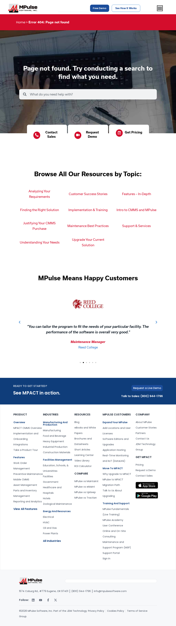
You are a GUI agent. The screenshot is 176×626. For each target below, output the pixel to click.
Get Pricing (133, 132)
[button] (19, 322)
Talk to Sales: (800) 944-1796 (142, 396)
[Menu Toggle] (160, 8)
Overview (19, 422)
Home (20, 22)
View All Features (25, 509)
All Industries (52, 541)
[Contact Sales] (36, 135)
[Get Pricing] (119, 133)
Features (19, 457)
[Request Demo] (77, 135)
